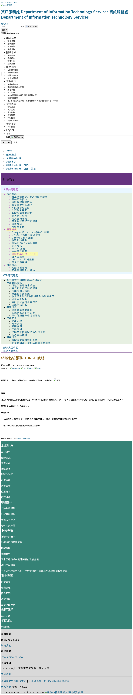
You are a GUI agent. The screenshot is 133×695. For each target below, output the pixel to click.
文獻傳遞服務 (19, 267)
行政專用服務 (10, 275)
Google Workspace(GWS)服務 (30, 232)
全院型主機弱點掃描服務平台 (28, 331)
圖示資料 (6, 553)
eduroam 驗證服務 (23, 259)
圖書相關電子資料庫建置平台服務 (31, 342)
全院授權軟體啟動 (22, 213)
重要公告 (6, 451)
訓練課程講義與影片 (11, 542)
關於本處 (11, 52)
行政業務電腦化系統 (23, 285)
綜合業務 (11, 193)
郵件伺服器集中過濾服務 (26, 315)
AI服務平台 (18, 226)
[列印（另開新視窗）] (38, 368)
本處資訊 (6, 480)
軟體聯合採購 (19, 210)
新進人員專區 (8, 519)
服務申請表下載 (23, 438)
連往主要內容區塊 (8, 2)
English (10, 130)
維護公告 (11, 49)
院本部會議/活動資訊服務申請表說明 (33, 296)
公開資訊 (11, 123)
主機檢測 (17, 329)
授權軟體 (6, 548)
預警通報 (17, 323)
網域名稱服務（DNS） (18, 165)
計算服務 (17, 245)
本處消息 (11, 38)
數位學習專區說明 (22, 204)
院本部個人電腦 (21, 290)
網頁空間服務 (19, 218)
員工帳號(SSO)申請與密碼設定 (30, 196)
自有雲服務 (18, 256)
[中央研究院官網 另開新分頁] (6, 5)
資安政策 (6, 581)
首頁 (9, 151)
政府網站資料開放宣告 (13, 681)
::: (16, 2)
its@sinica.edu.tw (12, 656)
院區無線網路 (19, 240)
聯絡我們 (6, 645)
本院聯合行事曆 (21, 207)
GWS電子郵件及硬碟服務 (26, 234)
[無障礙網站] (64, 692)
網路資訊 (11, 161)
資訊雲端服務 (8, 565)
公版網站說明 (19, 304)
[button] (10, 32)
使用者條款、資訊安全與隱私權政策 (49, 681)
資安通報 (6, 587)
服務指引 (11, 66)
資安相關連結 (13, 120)
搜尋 (23, 26)
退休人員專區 (13, 78)
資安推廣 (6, 599)
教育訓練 (6, 463)
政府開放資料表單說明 (25, 301)
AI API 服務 (18, 248)
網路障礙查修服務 (22, 310)
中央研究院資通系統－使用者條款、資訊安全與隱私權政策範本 (33, 100)
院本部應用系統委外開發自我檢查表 (22, 95)
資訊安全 (11, 318)
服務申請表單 (8, 536)
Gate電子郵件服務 (23, 237)
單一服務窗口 (19, 199)
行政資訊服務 (14, 282)
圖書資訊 (11, 264)
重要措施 (11, 63)
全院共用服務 (13, 158)
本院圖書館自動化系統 (25, 340)
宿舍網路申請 (19, 262)
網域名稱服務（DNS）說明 (21, 168)
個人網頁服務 (19, 215)
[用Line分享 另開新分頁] (23, 368)
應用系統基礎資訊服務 (25, 221)
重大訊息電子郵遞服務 (25, 288)
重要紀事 (6, 491)
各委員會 (6, 485)
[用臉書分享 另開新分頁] (15, 368)
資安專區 (11, 103)
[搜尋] (31, 26)
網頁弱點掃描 (19, 334)
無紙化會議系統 (21, 293)
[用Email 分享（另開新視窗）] (30, 368)
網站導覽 (4, 23)
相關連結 (6, 626)
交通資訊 (6, 674)
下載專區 (11, 81)
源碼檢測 (17, 326)
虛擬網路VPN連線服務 (25, 243)
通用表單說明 (19, 299)
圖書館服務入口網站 (23, 270)
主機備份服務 (19, 251)
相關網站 (7, 620)
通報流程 (17, 320)
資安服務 (6, 593)
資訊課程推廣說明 (22, 202)
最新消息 (6, 457)
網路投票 (17, 224)
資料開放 (11, 126)
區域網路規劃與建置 (23, 312)
